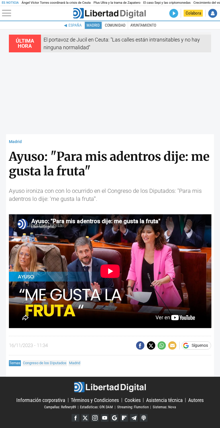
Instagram (95, 418)
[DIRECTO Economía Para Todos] (173, 13)
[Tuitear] (151, 345)
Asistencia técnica (164, 400)
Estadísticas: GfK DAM (96, 407)
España (75, 25)
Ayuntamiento (143, 25)
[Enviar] (162, 345)
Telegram (134, 418)
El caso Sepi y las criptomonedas (166, 3)
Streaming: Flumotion (133, 407)
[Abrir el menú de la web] (37, 13)
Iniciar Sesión (212, 13)
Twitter (85, 418)
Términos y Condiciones (95, 400)
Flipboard (124, 418)
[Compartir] (140, 345)
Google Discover (114, 418)
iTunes (144, 418)
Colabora (193, 13)
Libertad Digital (110, 387)
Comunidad (115, 25)
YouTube (105, 418)
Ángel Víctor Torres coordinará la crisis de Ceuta (56, 3)
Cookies (133, 400)
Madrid (93, 25)
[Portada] (109, 13)
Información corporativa (40, 400)
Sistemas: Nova (164, 407)
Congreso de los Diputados (44, 363)
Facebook (75, 418)
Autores (196, 400)
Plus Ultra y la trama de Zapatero (117, 3)
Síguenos (200, 346)
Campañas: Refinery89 (60, 407)
